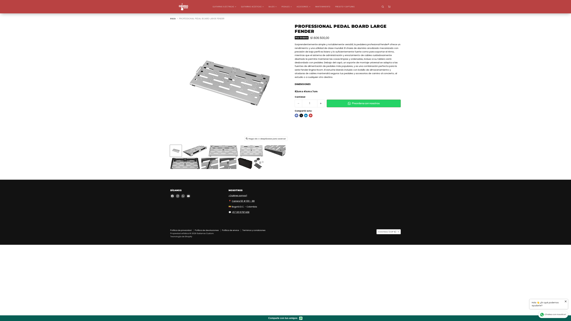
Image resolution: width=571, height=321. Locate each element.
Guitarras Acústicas (251, 6)
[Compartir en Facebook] (296, 115)
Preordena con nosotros (366, 103)
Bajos (272, 6)
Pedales (285, 6)
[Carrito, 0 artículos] (389, 7)
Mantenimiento (322, 6)
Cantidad (300, 97)
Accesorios (302, 6)
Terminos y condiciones (253, 230)
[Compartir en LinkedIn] (306, 115)
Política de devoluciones (207, 230)
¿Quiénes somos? (238, 195)
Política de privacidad (181, 230)
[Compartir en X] (301, 115)
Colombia (387, 231)
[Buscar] (383, 7)
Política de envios (230, 230)
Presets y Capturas (345, 6)
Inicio (173, 18)
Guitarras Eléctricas (223, 6)
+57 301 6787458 (240, 212)
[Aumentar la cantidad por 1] (321, 103)
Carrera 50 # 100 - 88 (243, 201)
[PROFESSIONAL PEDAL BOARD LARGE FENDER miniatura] (176, 151)
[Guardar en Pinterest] (310, 115)
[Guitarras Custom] (183, 7)
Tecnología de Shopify (181, 236)
